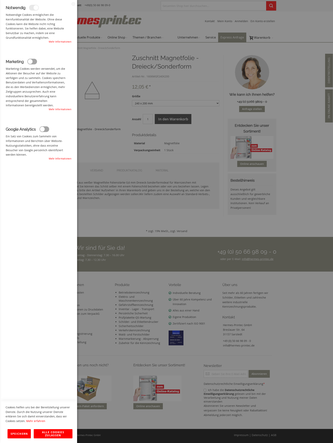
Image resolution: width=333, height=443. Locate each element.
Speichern (19, 433)
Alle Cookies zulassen (53, 433)
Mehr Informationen (60, 41)
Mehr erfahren (35, 421)
